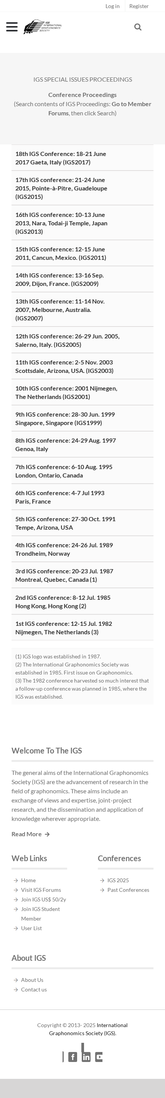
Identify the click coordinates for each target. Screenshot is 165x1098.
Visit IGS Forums (41, 889)
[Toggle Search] (138, 27)
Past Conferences (128, 889)
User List (31, 928)
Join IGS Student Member (40, 914)
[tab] (82, 157)
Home (28, 880)
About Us (32, 980)
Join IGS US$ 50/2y (43, 899)
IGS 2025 (118, 880)
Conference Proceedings (82, 94)
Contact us (34, 989)
